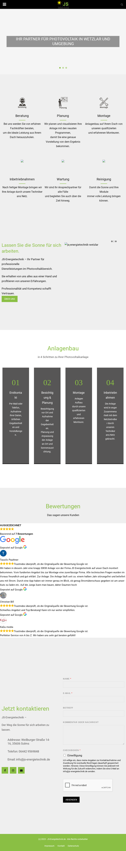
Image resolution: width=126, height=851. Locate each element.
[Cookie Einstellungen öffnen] (7, 847)
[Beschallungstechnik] (22, 103)
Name (67, 679)
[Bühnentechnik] (103, 103)
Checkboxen (71, 750)
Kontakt (61, 846)
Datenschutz (73, 846)
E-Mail (67, 693)
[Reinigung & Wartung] (63, 166)
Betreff (68, 708)
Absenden (71, 799)
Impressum (49, 846)
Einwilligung (74, 755)
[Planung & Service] (63, 103)
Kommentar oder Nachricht (81, 722)
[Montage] (22, 166)
